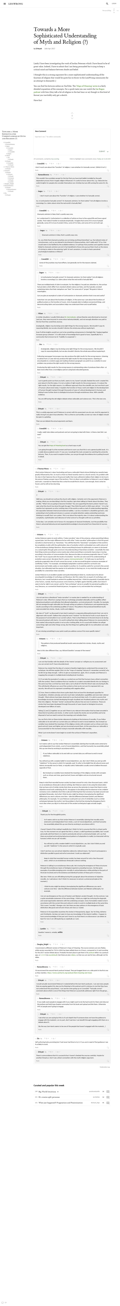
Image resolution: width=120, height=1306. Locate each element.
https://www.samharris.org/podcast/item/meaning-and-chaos (69, 973)
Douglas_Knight (42, 944)
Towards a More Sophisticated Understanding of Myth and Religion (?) (14, 135)
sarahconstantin (94, 1091)
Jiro (40, 344)
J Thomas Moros (43, 469)
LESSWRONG (15, 4)
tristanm (40, 535)
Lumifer (43, 929)
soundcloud (53, 955)
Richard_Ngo (95, 1103)
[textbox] (72, 139)
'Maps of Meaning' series (87, 86)
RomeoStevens (43, 175)
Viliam (40, 314)
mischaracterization (76, 559)
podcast (91, 953)
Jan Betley (96, 1097)
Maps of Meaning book (57, 446)
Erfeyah (39, 49)
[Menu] (5, 4)
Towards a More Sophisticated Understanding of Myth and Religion (65, 35)
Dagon (41, 273)
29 (10, 1303)
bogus (40, 191)
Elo (38, 1039)
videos (73, 955)
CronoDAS (40, 164)
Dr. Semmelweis (70, 317)
